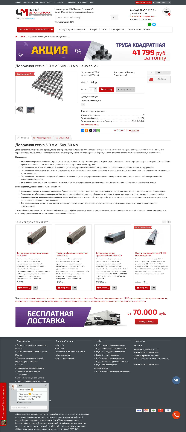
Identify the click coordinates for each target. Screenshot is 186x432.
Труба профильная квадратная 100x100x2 (32, 254)
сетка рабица (92, 298)
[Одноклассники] (86, 130)
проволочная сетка (100, 301)
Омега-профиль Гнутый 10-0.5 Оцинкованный (150, 254)
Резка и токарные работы (28, 371)
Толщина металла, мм (91, 100)
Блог (92, 2)
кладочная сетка (39, 301)
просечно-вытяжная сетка (111, 298)
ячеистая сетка (116, 301)
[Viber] (94, 130)
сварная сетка (66, 298)
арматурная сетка (23, 301)
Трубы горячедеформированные (110, 345)
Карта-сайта (28, 2)
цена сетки (141, 301)
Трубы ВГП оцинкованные (107, 355)
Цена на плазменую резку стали (31, 381)
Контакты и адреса (143, 2)
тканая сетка (80, 298)
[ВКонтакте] (82, 130)
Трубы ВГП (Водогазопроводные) (111, 351)
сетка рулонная (55, 301)
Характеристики (44, 138)
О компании (83, 2)
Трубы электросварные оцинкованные (113, 371)
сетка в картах (84, 301)
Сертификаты (60, 2)
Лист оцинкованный (65, 358)
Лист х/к (60, 348)
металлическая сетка (35, 298)
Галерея (93, 29)
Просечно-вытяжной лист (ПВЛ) (70, 351)
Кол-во (84, 89)
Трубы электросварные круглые (110, 358)
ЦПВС (126, 298)
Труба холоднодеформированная (111, 348)
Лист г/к (60, 345)
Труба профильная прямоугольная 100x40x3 (109, 254)
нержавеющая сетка (158, 298)
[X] (90, 130)
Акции (18, 2)
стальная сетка (53, 298)
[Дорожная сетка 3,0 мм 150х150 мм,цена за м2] (46, 87)
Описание (25, 138)
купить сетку (129, 301)
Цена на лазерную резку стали (30, 378)
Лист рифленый (63, 355)
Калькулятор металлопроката (72, 29)
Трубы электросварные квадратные (112, 361)
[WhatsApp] (98, 130)
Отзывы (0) (64, 138)
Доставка (72, 2)
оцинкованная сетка (138, 298)
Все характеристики (90, 124)
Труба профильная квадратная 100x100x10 (72, 254)
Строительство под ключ (139, 29)
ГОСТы (104, 29)
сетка (22, 298)
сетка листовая (70, 301)
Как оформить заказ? (43, 2)
